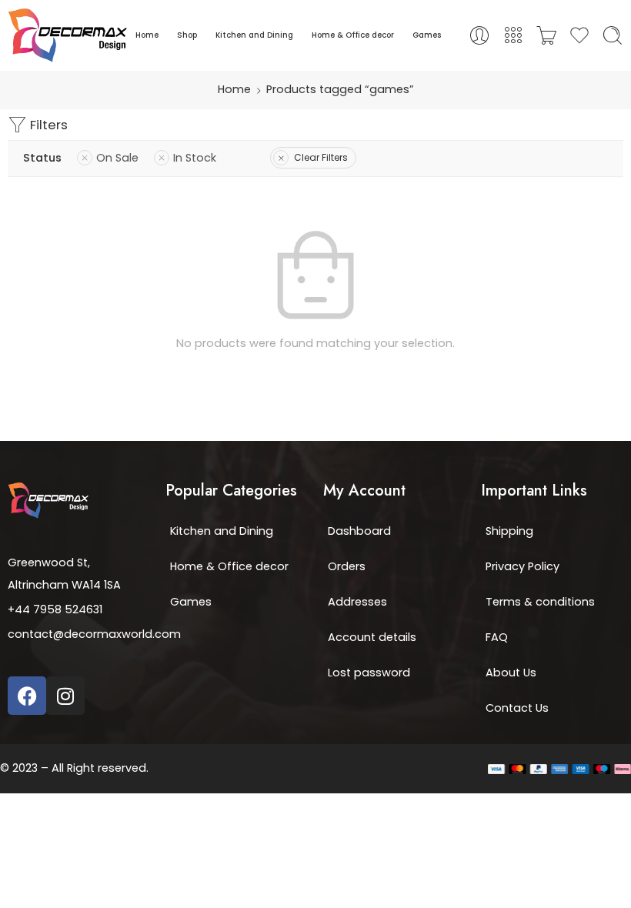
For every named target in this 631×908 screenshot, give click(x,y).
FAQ (497, 637)
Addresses (357, 601)
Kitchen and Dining (254, 35)
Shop (187, 35)
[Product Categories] (513, 35)
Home (147, 35)
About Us (511, 672)
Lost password (369, 672)
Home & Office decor (353, 35)
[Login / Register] (479, 35)
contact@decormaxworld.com (94, 634)
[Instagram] (65, 695)
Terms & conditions (540, 601)
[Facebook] (27, 695)
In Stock (194, 157)
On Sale (117, 157)
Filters (47, 124)
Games (426, 35)
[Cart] (546, 35)
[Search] (612, 35)
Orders (347, 566)
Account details (372, 637)
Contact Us (517, 708)
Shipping (509, 531)
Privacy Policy (522, 566)
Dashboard (359, 531)
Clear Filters (321, 157)
